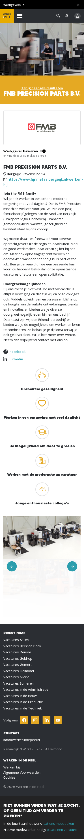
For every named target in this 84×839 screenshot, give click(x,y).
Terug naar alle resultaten (42, 88)
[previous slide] (12, 566)
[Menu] (19, 16)
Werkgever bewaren (20, 151)
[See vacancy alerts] (67, 16)
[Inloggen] (77, 16)
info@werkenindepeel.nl (21, 739)
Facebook (18, 351)
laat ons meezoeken (58, 823)
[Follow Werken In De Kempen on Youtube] (58, 720)
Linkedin (16, 359)
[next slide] (72, 566)
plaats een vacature (62, 829)
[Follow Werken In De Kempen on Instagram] (35, 720)
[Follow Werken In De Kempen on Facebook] (24, 720)
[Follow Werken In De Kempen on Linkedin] (46, 720)
